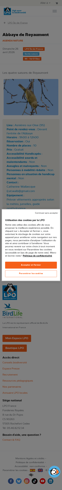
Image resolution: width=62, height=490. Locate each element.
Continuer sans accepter (46, 213)
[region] (30, 245)
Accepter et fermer (31, 265)
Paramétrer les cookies (31, 273)
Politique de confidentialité (37, 256)
